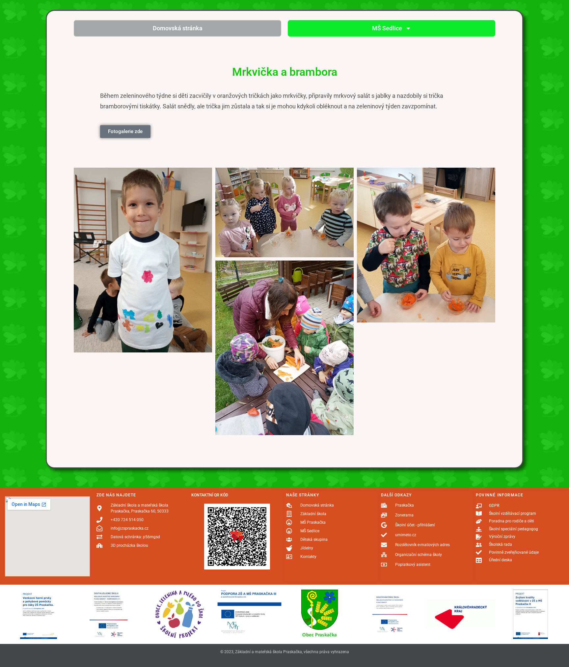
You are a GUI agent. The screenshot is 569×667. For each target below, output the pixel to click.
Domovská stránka (178, 28)
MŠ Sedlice (387, 28)
